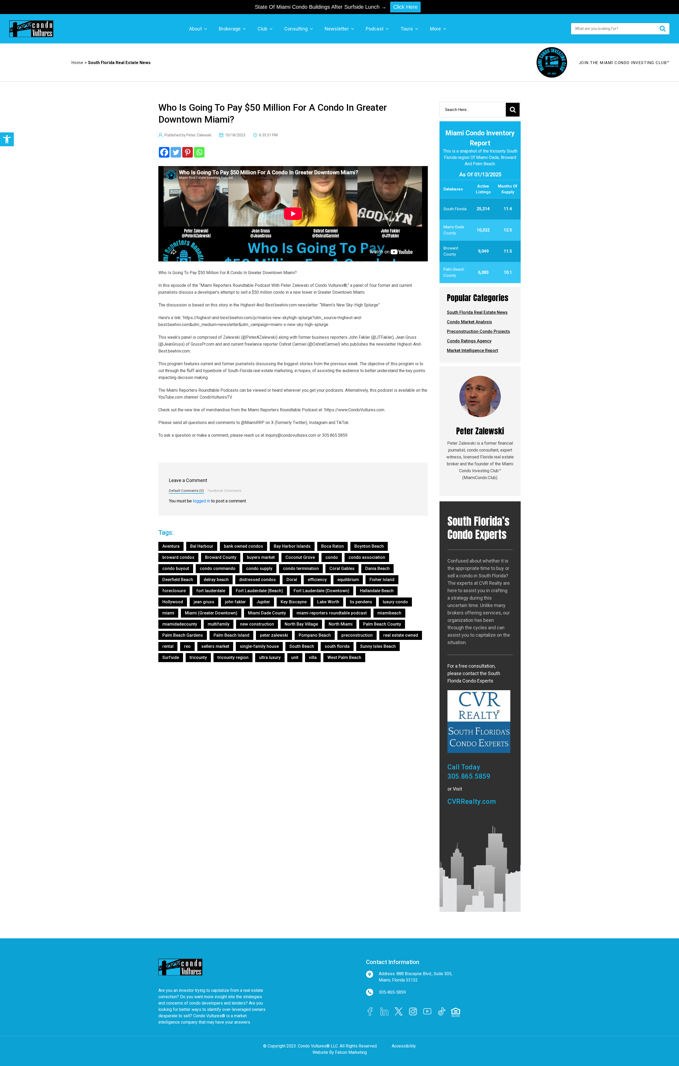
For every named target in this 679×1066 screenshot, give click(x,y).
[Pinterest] (187, 152)
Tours (407, 29)
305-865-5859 (392, 992)
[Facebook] (164, 152)
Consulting (296, 29)
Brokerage (230, 29)
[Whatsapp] (199, 152)
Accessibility (404, 1046)
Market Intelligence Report (472, 350)
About (195, 29)
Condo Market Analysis (469, 321)
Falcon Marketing (351, 1052)
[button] (7, 139)
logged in (201, 500)
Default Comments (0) (186, 490)
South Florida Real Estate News (119, 62)
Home (77, 62)
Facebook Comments (224, 490)
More (435, 29)
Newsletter (337, 29)
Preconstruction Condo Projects (478, 331)
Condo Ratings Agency (469, 341)
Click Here (405, 7)
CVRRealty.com (471, 801)
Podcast (375, 29)
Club (262, 29)
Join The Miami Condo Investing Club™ (624, 62)
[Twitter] (176, 152)
